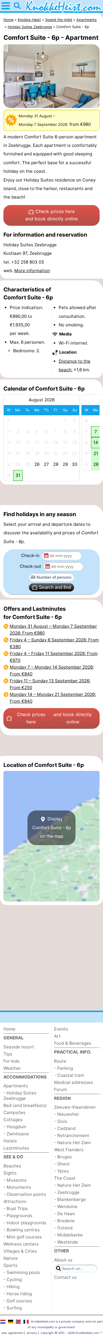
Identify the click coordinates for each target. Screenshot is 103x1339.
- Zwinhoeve (16, 1133)
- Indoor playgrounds (24, 1222)
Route (60, 1061)
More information (32, 270)
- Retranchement (71, 1135)
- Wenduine (66, 1206)
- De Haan (64, 1213)
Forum (60, 1089)
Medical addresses (73, 1082)
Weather (12, 1068)
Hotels (10, 1141)
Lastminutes (16, 1148)
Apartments (15, 1085)
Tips (7, 1054)
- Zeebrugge (67, 1192)
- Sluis (60, 1121)
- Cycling (12, 1279)
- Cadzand (65, 1128)
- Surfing (12, 1308)
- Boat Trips (15, 1208)
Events (61, 1029)
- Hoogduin (14, 1126)
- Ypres (61, 1171)
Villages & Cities (20, 1251)
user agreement (12, 1332)
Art (57, 1036)
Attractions (14, 1201)
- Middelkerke (68, 1235)
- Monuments (17, 1187)
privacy (32, 1332)
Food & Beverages (72, 1043)
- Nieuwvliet (66, 1114)
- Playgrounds (17, 1215)
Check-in (31, 555)
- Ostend (63, 1227)
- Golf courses (17, 1300)
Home (9, 1029)
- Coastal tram (69, 1075)
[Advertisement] (51, 494)
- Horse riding (17, 1293)
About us (63, 1260)
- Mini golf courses (22, 1237)
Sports (10, 1265)
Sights (10, 1173)
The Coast (65, 1178)
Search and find (55, 587)
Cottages (13, 1119)
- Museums (15, 1180)
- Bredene (64, 1220)
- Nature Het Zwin (72, 1142)
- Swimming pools (21, 1272)
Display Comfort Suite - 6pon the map (51, 827)
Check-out (31, 566)
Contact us (65, 1277)
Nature (10, 1258)
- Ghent (62, 1164)
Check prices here (51, 215)
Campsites (14, 1112)
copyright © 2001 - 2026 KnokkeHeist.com (70, 1332)
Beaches (12, 1166)
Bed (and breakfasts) (25, 1105)
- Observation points (24, 1194)
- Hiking (11, 1286)
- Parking (63, 1068)
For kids (11, 1061)
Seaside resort (18, 1047)
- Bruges (63, 1156)
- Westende (66, 1242)
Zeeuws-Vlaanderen (75, 1107)
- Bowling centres (21, 1229)
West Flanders (69, 1149)
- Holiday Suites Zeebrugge (19, 1095)
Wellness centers (21, 1244)
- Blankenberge (70, 1199)
